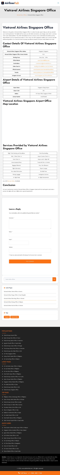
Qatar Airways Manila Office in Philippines (13, 379)
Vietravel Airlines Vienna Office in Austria (13, 291)
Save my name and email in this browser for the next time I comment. (26, 255)
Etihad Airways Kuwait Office (10, 335)
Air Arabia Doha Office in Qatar (11, 384)
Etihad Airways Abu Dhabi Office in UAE (13, 351)
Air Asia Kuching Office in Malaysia (11, 359)
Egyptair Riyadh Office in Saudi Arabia (12, 343)
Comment (11, 218)
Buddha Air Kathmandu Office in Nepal (12, 412)
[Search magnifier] (54, 279)
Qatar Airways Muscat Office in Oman (12, 438)
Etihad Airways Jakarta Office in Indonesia (13, 340)
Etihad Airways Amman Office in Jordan (12, 402)
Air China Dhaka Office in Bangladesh (12, 443)
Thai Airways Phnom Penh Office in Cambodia (14, 348)
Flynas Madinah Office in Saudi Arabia (12, 451)
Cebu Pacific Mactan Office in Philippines (13, 418)
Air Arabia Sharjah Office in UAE (11, 415)
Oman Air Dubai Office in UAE (10, 446)
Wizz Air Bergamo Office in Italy (11, 410)
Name (10, 231)
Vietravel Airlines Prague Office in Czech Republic (15, 295)
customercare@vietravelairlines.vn (43, 63)
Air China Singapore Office (10, 353)
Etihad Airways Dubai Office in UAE (12, 387)
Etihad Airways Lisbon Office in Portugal (13, 346)
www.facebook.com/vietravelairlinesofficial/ (44, 69)
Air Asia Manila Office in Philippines (11, 368)
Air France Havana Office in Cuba (11, 448)
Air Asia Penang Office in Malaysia (11, 440)
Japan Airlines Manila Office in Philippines (13, 433)
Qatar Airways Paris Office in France (12, 338)
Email (10, 239)
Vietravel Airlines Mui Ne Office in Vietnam (13, 305)
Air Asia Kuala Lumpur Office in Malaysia (13, 366)
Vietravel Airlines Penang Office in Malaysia (13, 302)
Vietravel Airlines (11, 181)
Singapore (7, 317)
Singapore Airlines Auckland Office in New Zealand (15, 430)
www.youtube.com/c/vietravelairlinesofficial (43, 72)
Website (10, 247)
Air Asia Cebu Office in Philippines (11, 371)
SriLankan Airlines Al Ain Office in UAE (12, 407)
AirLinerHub (19, 15)
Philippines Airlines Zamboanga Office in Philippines (15, 397)
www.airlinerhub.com (27, 468)
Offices (25, 15)
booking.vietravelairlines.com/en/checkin (43, 66)
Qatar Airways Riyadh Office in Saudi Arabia (14, 420)
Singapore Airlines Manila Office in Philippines (14, 382)
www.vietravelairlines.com (43, 60)
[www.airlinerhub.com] (10, 3)
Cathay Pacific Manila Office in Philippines (13, 356)
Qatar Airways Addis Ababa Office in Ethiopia (14, 399)
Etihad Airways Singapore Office (11, 389)
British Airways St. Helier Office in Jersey (13, 404)
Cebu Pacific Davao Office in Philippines (12, 374)
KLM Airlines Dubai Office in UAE (11, 435)
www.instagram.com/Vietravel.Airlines (43, 75)
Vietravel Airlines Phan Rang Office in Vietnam (14, 298)
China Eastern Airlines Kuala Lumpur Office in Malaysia (16, 427)
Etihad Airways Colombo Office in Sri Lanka (13, 376)
